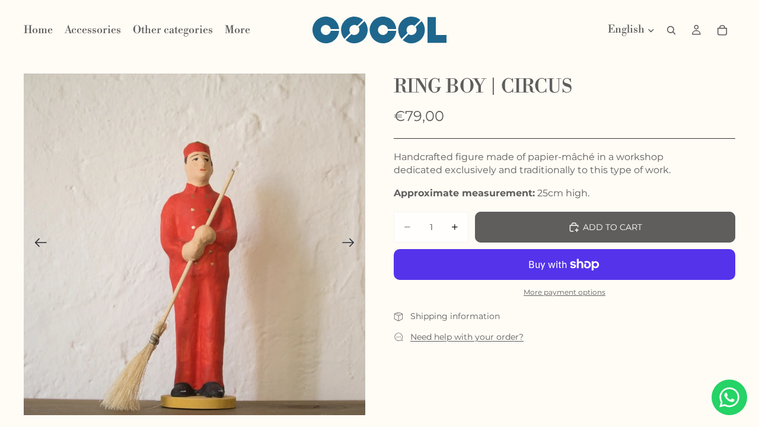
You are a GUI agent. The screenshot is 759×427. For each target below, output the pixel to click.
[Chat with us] (729, 397)
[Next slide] (352, 244)
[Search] (671, 30)
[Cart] (722, 30)
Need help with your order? (467, 337)
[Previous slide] (37, 244)
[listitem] (237, 30)
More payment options (564, 292)
